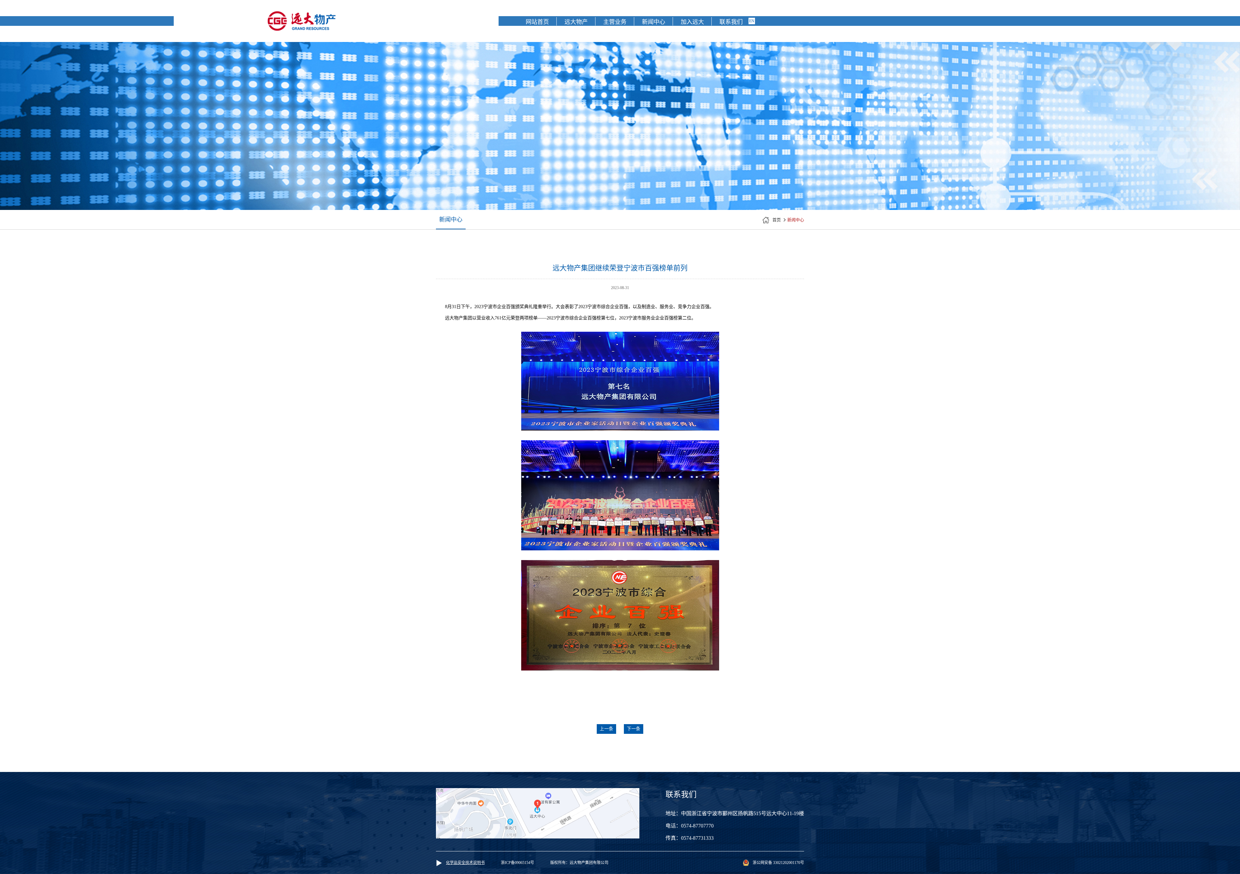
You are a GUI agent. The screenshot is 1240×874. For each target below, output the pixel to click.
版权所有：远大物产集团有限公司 (579, 862)
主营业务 (614, 22)
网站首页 (537, 22)
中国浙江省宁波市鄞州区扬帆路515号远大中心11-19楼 (742, 813)
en (751, 21)
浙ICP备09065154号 (517, 862)
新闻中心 (653, 22)
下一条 (633, 728)
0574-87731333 (697, 838)
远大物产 (576, 22)
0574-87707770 (697, 825)
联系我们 (731, 22)
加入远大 (692, 22)
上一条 (606, 728)
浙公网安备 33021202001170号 (778, 862)
